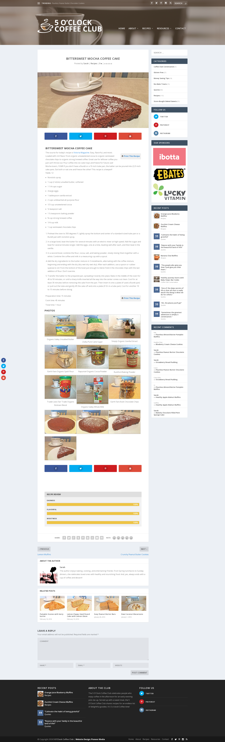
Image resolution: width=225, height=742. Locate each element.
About (132, 28)
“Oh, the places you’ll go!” (171, 303)
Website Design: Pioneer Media (90, 739)
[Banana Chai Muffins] (157, 257)
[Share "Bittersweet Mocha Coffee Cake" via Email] (97, 537)
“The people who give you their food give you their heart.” (171, 267)
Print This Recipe (132, 156)
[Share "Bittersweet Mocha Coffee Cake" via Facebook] (64, 537)
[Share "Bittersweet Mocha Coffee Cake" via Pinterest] (83, 537)
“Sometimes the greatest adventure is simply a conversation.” (171, 314)
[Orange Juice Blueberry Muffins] (157, 215)
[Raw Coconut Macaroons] (133, 603)
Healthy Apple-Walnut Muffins (168, 397)
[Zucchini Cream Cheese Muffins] (157, 226)
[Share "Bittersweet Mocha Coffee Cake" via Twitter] (69, 537)
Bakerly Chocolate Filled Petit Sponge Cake (167, 414)
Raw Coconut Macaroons (61, 3)
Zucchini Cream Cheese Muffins (170, 225)
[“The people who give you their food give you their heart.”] (157, 267)
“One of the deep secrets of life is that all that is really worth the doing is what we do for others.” (172, 291)
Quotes (157, 90)
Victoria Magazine (81, 152)
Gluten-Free (158, 72)
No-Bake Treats (160, 84)
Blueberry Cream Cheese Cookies (169, 344)
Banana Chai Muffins (169, 256)
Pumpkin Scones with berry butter (52, 615)
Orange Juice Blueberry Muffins (170, 215)
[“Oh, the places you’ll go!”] (157, 304)
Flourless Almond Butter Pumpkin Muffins (168, 335)
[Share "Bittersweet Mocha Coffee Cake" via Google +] (73, 537)
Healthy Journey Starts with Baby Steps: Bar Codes (172, 279)
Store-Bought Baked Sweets (165, 101)
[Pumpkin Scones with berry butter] (52, 603)
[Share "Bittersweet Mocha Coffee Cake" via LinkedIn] (87, 537)
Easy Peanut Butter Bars (105, 614)
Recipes (146, 28)
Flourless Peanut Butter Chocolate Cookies (169, 353)
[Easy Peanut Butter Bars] (106, 603)
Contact (180, 28)
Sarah (86, 63)
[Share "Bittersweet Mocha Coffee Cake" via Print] (101, 537)
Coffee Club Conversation (164, 67)
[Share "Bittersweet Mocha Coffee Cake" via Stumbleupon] (92, 537)
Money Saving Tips (161, 78)
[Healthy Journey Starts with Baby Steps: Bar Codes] (157, 279)
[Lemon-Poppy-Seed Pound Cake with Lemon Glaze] (79, 603)
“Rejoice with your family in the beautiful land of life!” (172, 246)
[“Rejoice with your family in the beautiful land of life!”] (157, 247)
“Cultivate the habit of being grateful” (173, 236)
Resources (163, 28)
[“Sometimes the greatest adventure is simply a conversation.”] (157, 314)
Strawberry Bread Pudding (166, 362)
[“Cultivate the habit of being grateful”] (157, 236)
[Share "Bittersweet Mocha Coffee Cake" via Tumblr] (78, 537)
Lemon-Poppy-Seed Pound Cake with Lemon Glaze (78, 615)
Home (121, 28)
